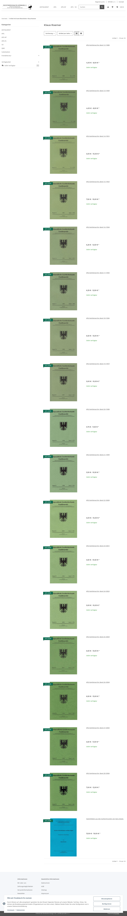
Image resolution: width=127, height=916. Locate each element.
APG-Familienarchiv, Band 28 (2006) (98, 773)
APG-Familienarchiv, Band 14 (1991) (98, 136)
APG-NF (4, 37)
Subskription (6, 52)
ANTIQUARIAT (6, 30)
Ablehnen (106, 909)
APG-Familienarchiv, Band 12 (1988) (98, 45)
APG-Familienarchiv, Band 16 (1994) (98, 227)
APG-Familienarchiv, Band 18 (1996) (98, 318)
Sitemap (44, 890)
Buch (107, 52)
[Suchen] (102, 7)
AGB (42, 886)
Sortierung (49, 33)
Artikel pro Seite (64, 33)
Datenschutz (20, 910)
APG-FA (4, 41)
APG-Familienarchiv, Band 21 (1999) (98, 455)
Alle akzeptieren (106, 899)
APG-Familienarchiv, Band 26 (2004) (98, 682)
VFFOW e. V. (112, 2)
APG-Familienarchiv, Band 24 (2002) (98, 591)
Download (107, 54)
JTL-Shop (116, 913)
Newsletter (21, 893)
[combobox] (105, 553)
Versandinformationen (24, 890)
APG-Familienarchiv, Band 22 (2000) (98, 500)
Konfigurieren (106, 904)
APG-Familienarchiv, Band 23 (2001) (98, 546)
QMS (3, 48)
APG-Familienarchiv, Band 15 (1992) (98, 182)
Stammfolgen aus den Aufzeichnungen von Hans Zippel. (105, 819)
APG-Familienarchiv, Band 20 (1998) (98, 409)
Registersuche (100, 2)
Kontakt (121, 2)
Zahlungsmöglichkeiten (25, 886)
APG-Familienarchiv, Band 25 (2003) (98, 637)
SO (2, 45)
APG (3, 34)
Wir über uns (21, 883)
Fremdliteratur (6, 56)
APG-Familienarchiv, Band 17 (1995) (98, 273)
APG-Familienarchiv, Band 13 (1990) (98, 91)
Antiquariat (107, 57)
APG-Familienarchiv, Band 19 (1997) (98, 364)
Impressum (10, 910)
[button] (108, 7)
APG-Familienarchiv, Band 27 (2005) (98, 728)
